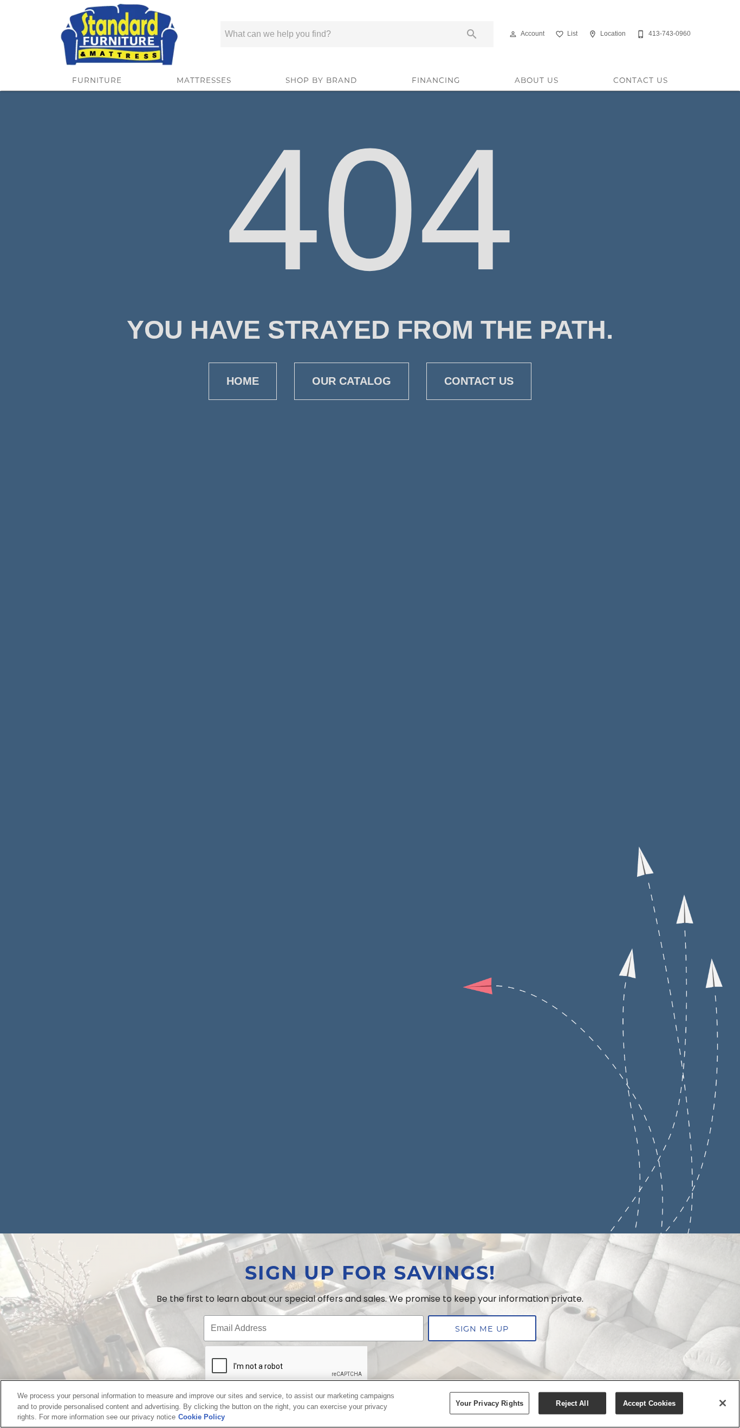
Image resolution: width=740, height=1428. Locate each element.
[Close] (723, 1403)
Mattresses (204, 80)
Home (242, 381)
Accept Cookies (649, 1403)
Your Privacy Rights (489, 1403)
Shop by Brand (321, 80)
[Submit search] (472, 34)
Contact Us (640, 80)
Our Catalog (351, 381)
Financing (436, 80)
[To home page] (119, 34)
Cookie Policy (201, 1417)
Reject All (572, 1403)
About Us (537, 80)
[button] (513, 34)
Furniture (97, 80)
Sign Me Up (482, 1328)
